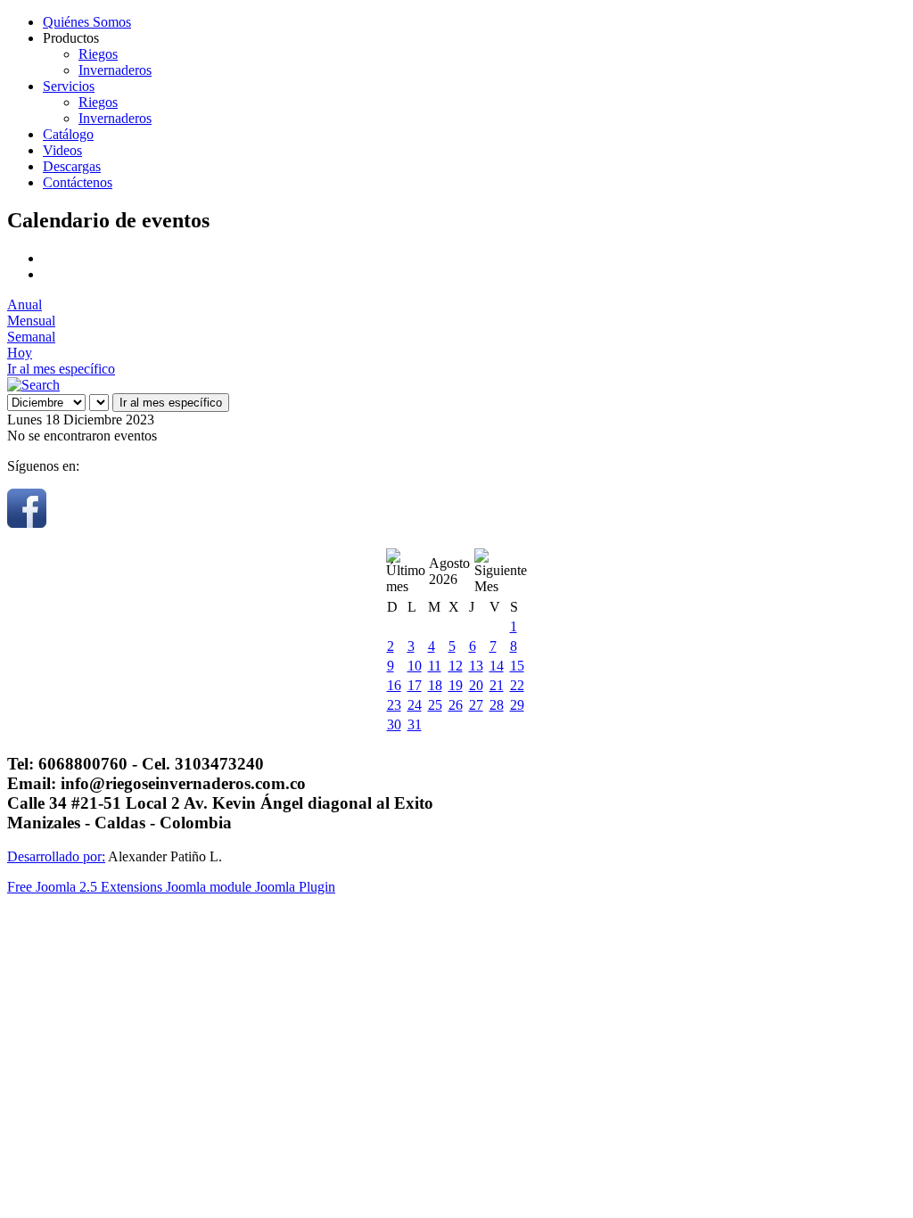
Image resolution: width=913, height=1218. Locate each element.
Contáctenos (77, 182)
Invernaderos (115, 70)
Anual (24, 304)
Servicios (69, 86)
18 (435, 685)
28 (496, 704)
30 (394, 724)
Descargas (72, 166)
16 (394, 685)
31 (414, 724)
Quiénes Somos (87, 21)
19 (455, 685)
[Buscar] (33, 384)
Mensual (31, 320)
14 (496, 665)
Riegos (98, 54)
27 (476, 704)
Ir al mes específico (61, 368)
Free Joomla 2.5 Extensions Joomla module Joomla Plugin (171, 886)
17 (414, 685)
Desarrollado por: (56, 856)
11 (434, 665)
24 (414, 704)
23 (394, 704)
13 (476, 665)
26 (455, 704)
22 (517, 685)
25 (435, 704)
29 (517, 704)
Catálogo (68, 134)
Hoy (19, 352)
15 (517, 665)
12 (455, 665)
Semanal (31, 336)
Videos (62, 150)
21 (496, 685)
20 (476, 685)
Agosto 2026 (449, 571)
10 (414, 665)
